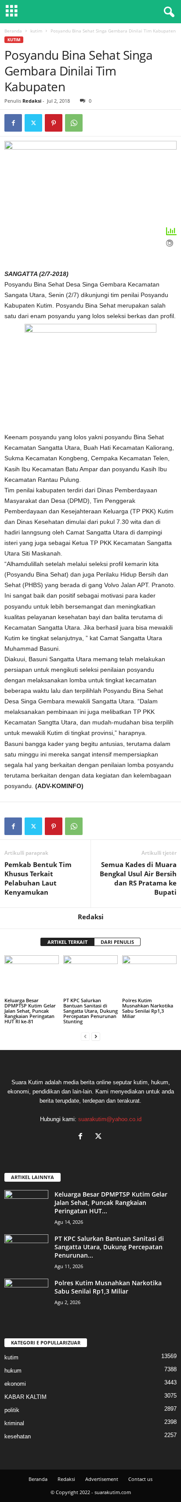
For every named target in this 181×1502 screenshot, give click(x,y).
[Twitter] (33, 123)
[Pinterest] (53, 123)
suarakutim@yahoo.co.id (109, 1119)
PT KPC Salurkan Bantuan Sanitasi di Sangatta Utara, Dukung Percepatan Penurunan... (109, 1246)
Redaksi (31, 100)
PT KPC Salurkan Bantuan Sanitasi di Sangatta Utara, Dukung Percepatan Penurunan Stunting (90, 1011)
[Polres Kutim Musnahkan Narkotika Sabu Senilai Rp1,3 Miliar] (149, 975)
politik (11, 1410)
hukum (13, 1370)
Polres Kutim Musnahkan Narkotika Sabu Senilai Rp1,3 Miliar (147, 1008)
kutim (36, 31)
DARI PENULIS (117, 942)
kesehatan (17, 1436)
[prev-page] (85, 1036)
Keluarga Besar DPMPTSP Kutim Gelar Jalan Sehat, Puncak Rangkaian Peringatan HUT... (110, 1202)
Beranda (13, 31)
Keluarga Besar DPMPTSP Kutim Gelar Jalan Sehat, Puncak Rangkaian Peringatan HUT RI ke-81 (30, 1011)
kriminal (14, 1423)
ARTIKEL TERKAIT (67, 942)
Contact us (140, 1479)
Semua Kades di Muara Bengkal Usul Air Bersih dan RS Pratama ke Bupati (138, 878)
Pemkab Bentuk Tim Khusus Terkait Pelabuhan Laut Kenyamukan (38, 878)
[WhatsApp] (74, 123)
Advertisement (101, 1479)
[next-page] (95, 1036)
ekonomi (15, 1383)
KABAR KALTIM (25, 1397)
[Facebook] (13, 123)
